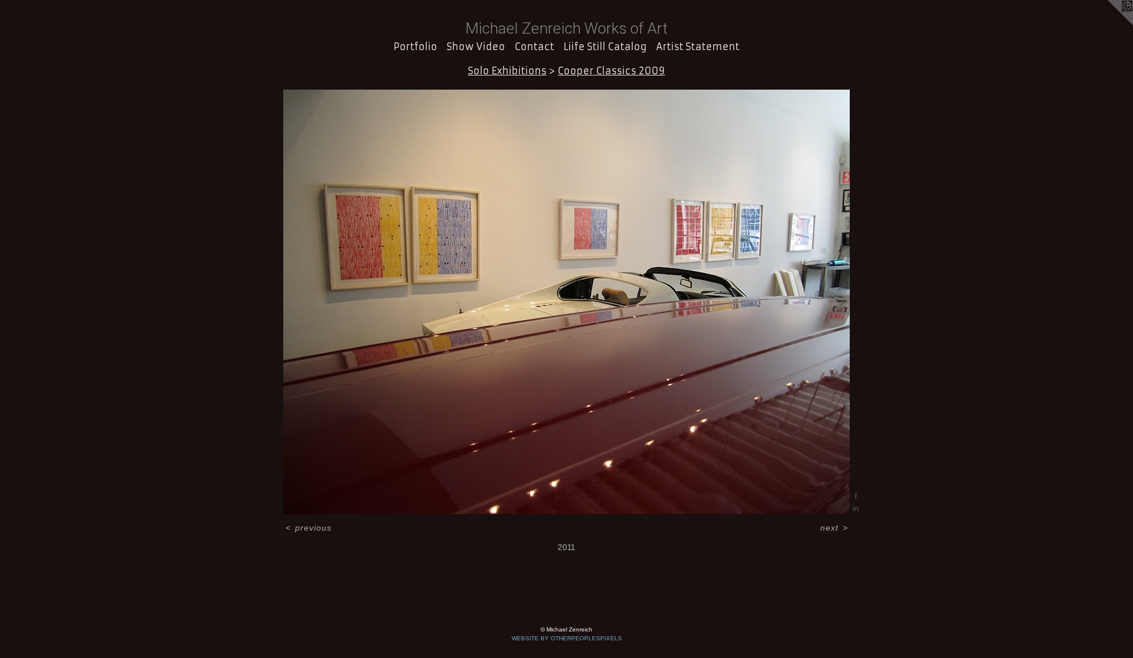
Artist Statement (697, 46)
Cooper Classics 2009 (611, 71)
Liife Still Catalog (605, 46)
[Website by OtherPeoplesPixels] (1109, 23)
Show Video (476, 46)
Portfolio (415, 46)
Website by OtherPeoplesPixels (567, 638)
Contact (534, 46)
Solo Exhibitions (507, 71)
